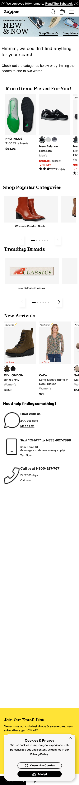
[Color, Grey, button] (54, 140)
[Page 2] (36, 240)
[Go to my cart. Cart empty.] (62, 12)
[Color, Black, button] (13, 369)
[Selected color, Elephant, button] (7, 369)
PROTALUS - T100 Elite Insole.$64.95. (20, 122)
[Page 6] (47, 240)
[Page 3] (39, 240)
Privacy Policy (39, 754)
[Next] (58, 240)
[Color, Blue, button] (48, 140)
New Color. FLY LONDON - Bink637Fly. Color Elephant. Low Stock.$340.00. (20, 356)
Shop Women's (48, 33)
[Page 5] (44, 240)
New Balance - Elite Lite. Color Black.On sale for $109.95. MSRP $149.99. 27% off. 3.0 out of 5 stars (54, 132)
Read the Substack (58, 3)
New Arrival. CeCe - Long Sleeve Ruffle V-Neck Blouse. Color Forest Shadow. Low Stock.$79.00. (55, 358)
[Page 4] (42, 240)
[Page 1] (33, 240)
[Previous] (21, 240)
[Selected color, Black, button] (42, 140)
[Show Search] (53, 12)
